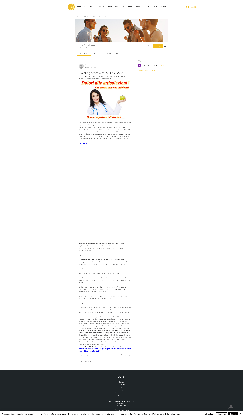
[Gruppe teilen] (165, 46)
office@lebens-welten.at (121, 410)
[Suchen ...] (149, 46)
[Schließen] (241, 413)
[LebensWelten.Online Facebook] (123, 377)
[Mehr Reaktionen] (86, 355)
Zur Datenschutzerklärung (173, 414)
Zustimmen (233, 414)
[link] (84, 53)
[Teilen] (130, 65)
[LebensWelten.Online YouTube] (119, 377)
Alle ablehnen (222, 414)
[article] (105, 214)
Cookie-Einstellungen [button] (208, 414)
